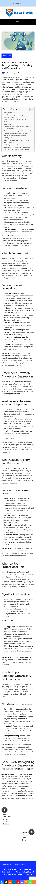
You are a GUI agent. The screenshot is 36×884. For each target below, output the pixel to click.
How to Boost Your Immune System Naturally (6, 819)
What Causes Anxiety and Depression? (17, 131)
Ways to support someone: (15, 145)
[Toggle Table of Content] (30, 109)
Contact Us (17, 869)
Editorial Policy (8, 872)
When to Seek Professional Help (15, 135)
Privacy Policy (21, 872)
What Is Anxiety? (9, 112)
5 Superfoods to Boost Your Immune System (23, 835)
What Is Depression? (11, 117)
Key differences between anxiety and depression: (19, 127)
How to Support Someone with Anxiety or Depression (17, 141)
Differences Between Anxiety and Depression (15, 123)
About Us (7, 869)
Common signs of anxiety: (15, 115)
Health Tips (6, 56)
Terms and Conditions (23, 874)
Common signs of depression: (16, 119)
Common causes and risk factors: (17, 133)
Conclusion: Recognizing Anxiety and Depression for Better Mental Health (17, 148)
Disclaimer (27, 869)
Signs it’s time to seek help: (15, 138)
